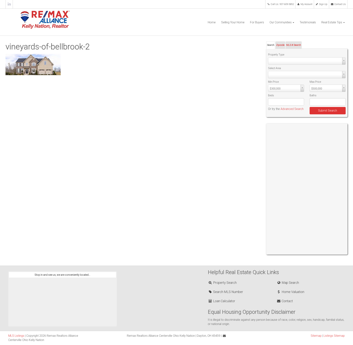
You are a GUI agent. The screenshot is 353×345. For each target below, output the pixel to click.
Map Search (290, 283)
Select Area (274, 68)
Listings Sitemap (334, 335)
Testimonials (308, 22)
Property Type (276, 54)
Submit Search (327, 110)
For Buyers (257, 22)
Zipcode (280, 45)
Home (212, 22)
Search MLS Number (227, 292)
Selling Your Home (233, 22)
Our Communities (281, 22)
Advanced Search (292, 109)
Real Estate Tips (332, 22)
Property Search (224, 283)
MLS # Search (293, 45)
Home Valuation (292, 292)
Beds (271, 95)
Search (270, 45)
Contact (287, 301)
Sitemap (316, 335)
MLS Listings (16, 335)
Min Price (273, 81)
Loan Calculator (223, 301)
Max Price (315, 81)
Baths (313, 95)
